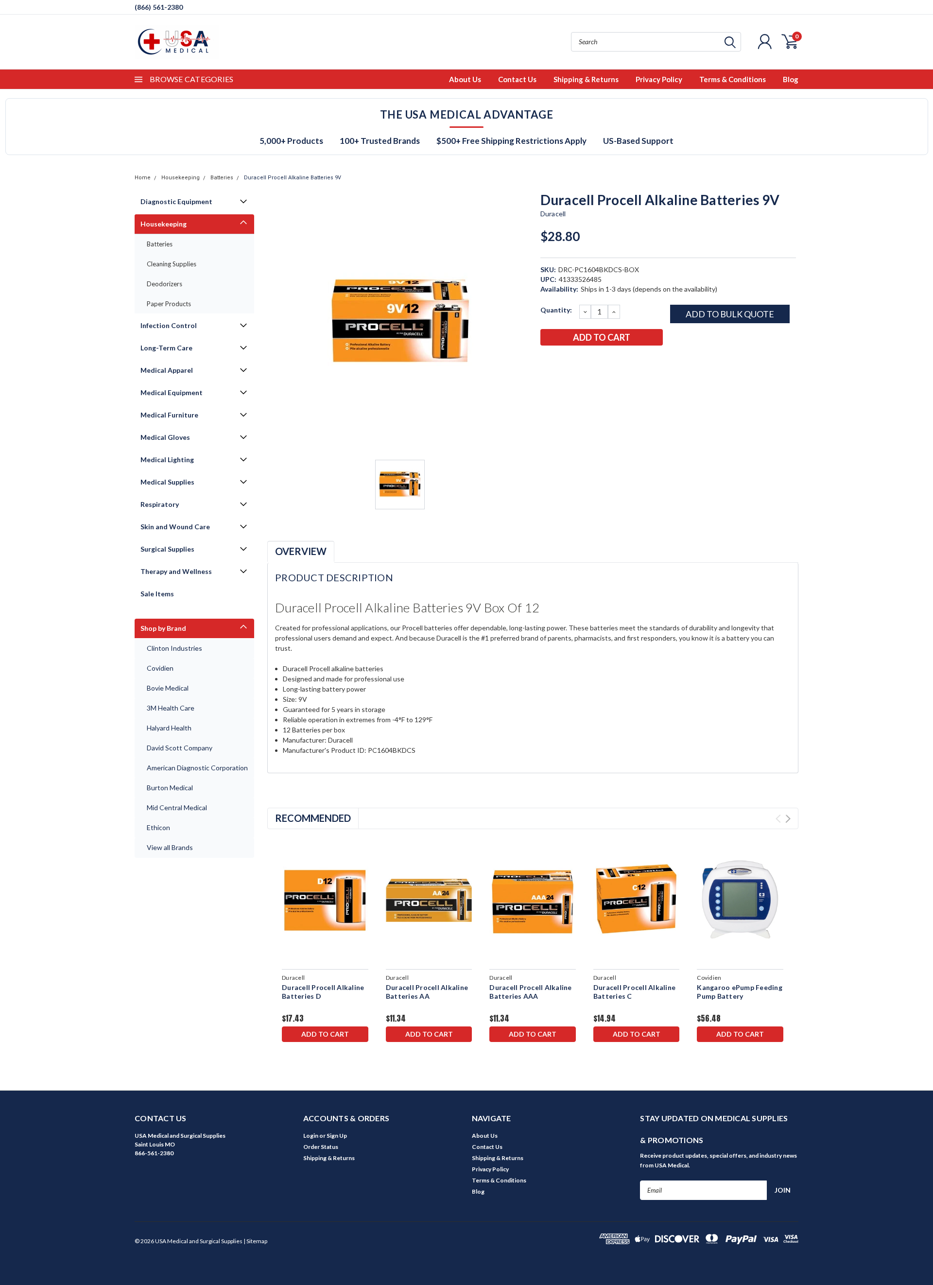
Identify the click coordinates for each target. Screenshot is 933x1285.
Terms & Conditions (732, 79)
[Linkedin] (611, 362)
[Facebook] (547, 362)
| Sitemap (255, 1241)
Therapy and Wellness (176, 571)
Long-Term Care (166, 348)
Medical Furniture (169, 415)
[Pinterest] (627, 362)
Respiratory (159, 504)
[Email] (563, 362)
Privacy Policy (659, 79)
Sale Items (157, 594)
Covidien (160, 668)
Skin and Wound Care (175, 526)
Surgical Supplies (167, 549)
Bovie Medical (168, 688)
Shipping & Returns (586, 79)
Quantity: (556, 310)
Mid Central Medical (177, 807)
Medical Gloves (165, 437)
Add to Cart (325, 1034)
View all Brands (170, 847)
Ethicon (158, 827)
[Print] (579, 362)
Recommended (313, 818)
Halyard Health (169, 728)
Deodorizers (164, 284)
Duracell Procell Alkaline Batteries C (634, 991)
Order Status (320, 1146)
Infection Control (168, 325)
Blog (790, 79)
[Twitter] (595, 362)
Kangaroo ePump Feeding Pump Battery (739, 991)
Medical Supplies (167, 482)
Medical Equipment (171, 392)
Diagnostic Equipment (176, 201)
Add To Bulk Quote (730, 314)
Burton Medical (170, 787)
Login (310, 1135)
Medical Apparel (166, 370)
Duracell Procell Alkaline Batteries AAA (530, 991)
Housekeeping (180, 177)
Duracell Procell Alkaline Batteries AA (427, 991)
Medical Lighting (167, 459)
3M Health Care (170, 708)
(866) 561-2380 (159, 7)
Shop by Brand (163, 628)
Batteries (221, 177)
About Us (465, 79)
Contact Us (517, 79)
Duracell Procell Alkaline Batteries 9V (292, 177)
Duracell (553, 213)
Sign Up (337, 1135)
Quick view (325, 900)
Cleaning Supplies (171, 264)
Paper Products (169, 304)
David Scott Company (179, 748)
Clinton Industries (174, 648)
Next (788, 819)
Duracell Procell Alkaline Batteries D (323, 991)
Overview (301, 551)
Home (143, 177)
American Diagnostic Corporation (197, 768)
